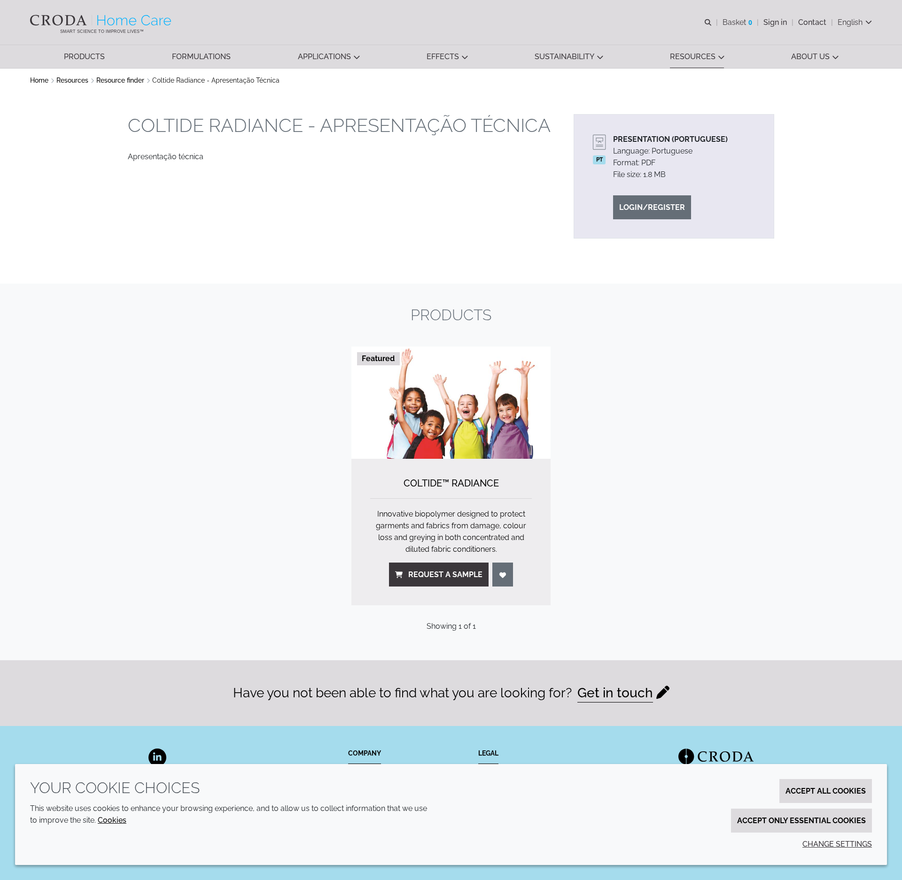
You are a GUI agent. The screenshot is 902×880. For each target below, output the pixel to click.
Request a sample (445, 574)
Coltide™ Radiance (451, 483)
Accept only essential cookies (801, 820)
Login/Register (652, 207)
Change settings (837, 844)
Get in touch (615, 693)
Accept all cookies (825, 791)
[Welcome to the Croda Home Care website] (101, 20)
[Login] (502, 575)
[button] (84, 56)
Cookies (112, 820)
